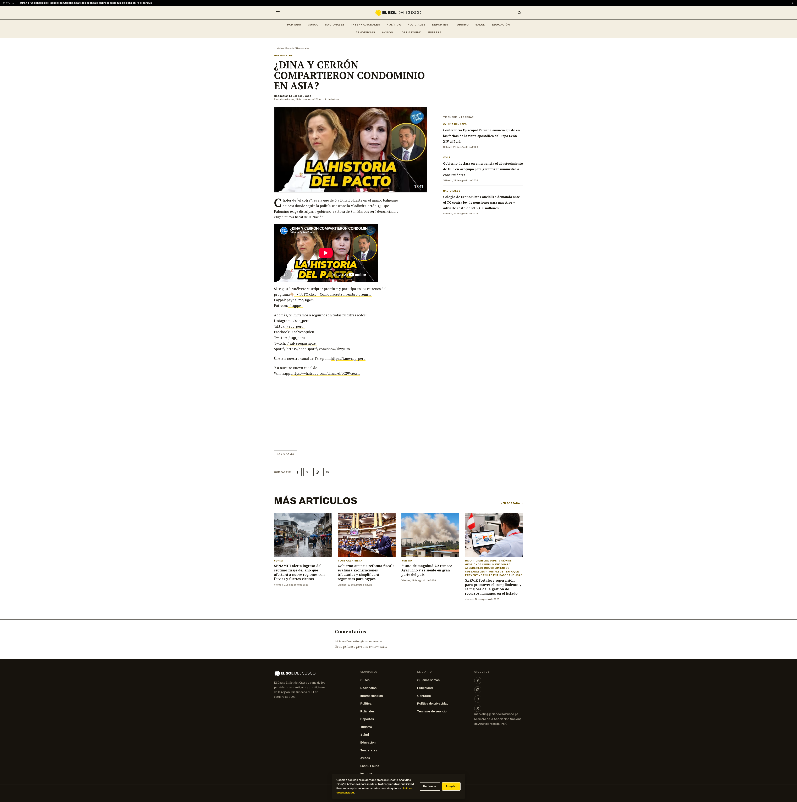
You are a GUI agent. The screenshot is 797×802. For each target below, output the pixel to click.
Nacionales (335, 24)
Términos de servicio (432, 711)
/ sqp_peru (301, 320)
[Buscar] (519, 12)
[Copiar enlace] (327, 472)
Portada (294, 24)
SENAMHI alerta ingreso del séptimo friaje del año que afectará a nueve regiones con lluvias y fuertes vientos (299, 572)
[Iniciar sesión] (792, 3)
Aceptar (451, 786)
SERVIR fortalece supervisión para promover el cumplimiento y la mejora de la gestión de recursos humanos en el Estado (493, 587)
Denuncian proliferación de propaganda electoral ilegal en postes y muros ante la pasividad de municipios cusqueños (90, 2)
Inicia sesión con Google (349, 641)
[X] (477, 708)
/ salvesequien (303, 331)
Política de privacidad (433, 703)
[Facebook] (477, 680)
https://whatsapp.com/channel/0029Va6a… (325, 373)
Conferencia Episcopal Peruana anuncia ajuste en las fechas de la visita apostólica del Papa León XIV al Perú (481, 135)
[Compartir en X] (307, 472)
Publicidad (425, 688)
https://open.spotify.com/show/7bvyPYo (318, 348)
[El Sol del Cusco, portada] (398, 13)
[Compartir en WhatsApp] (317, 472)
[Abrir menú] (277, 12)
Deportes (440, 24)
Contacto (424, 695)
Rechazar (430, 786)
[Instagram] (477, 689)
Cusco (313, 24)
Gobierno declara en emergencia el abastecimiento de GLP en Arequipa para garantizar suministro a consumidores (483, 169)
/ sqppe (295, 305)
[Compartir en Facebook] (298, 472)
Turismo (462, 24)
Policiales (416, 24)
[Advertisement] (337, 415)
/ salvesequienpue (301, 343)
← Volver (279, 48)
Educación (501, 24)
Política (394, 24)
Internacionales (365, 24)
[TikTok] (477, 698)
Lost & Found (411, 32)
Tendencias (365, 32)
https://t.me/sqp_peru (348, 358)
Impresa (434, 32)
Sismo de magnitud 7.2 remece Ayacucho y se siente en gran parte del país (426, 570)
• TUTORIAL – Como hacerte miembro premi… (333, 294)
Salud (480, 24)
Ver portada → (512, 503)
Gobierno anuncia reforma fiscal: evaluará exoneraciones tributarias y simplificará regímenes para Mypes (366, 572)
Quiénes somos (428, 680)
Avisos (387, 32)
